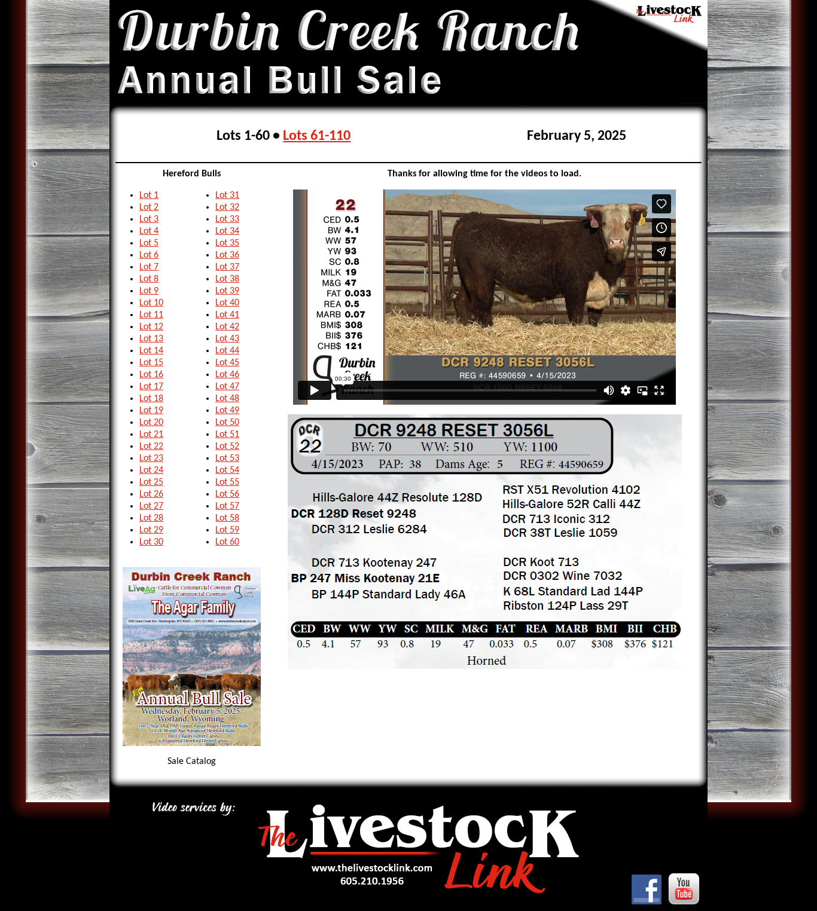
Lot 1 (148, 195)
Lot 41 (227, 315)
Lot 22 (151, 446)
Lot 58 (227, 518)
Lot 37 (227, 267)
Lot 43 (227, 339)
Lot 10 (151, 303)
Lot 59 (227, 530)
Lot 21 (151, 434)
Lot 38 (227, 279)
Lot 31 (227, 195)
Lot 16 (151, 375)
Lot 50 (227, 422)
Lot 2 (148, 207)
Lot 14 (151, 351)
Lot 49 (227, 410)
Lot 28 (151, 518)
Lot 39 (227, 291)
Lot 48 (227, 398)
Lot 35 (227, 243)
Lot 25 (151, 482)
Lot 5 (148, 243)
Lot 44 (227, 351)
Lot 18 (151, 398)
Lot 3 (148, 219)
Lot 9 (148, 291)
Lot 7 (148, 267)
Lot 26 (151, 494)
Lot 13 (151, 339)
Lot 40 (227, 303)
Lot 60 (227, 542)
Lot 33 (227, 219)
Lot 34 (227, 231)
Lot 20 (151, 422)
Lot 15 (151, 363)
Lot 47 (227, 387)
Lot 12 (151, 327)
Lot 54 (227, 470)
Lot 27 (151, 506)
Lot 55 (227, 482)
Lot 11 (151, 315)
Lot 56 (227, 494)
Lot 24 (151, 470)
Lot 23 (151, 458)
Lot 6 (148, 255)
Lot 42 (227, 327)
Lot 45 (227, 363)
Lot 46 (227, 375)
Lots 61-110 (316, 136)
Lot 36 (227, 255)
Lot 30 (151, 542)
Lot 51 (227, 434)
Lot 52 (227, 446)
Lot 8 (148, 279)
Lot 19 (151, 410)
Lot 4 (148, 231)
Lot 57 (227, 506)
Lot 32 (227, 207)
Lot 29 (151, 530)
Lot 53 (227, 458)
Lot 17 (151, 387)
